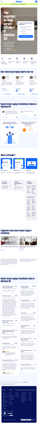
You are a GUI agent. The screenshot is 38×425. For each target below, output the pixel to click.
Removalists (23, 396)
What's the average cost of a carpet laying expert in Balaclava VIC (9, 123)
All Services (22, 401)
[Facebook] (31, 419)
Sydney (30, 392)
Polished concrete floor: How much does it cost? (27, 247)
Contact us (10, 401)
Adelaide (30, 397)
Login (16, 395)
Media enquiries (11, 395)
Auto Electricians (23, 399)
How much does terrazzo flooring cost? (10, 246)
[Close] (34, 4)
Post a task (17, 392)
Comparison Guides (5, 401)
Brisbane (30, 395)
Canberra (30, 400)
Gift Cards (4, 404)
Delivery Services (23, 395)
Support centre (17, 396)
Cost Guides (4, 399)
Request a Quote (7, 94)
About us (10, 392)
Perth (29, 396)
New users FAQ (4, 408)
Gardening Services (23, 397)
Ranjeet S (22, 76)
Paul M (7, 76)
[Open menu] (2, 1)
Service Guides (4, 400)
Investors (10, 404)
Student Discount (5, 405)
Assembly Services (23, 400)
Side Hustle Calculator (5, 396)
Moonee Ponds (22, 261)
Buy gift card (23, 4)
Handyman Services (23, 392)
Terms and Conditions (12, 399)
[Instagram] (33, 419)
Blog (9, 400)
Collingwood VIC (32, 260)
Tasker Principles (11, 397)
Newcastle (30, 399)
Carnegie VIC (22, 77)
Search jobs (4, 397)
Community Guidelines (12, 396)
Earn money (4, 395)
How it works (4, 392)
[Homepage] (19, 1)
